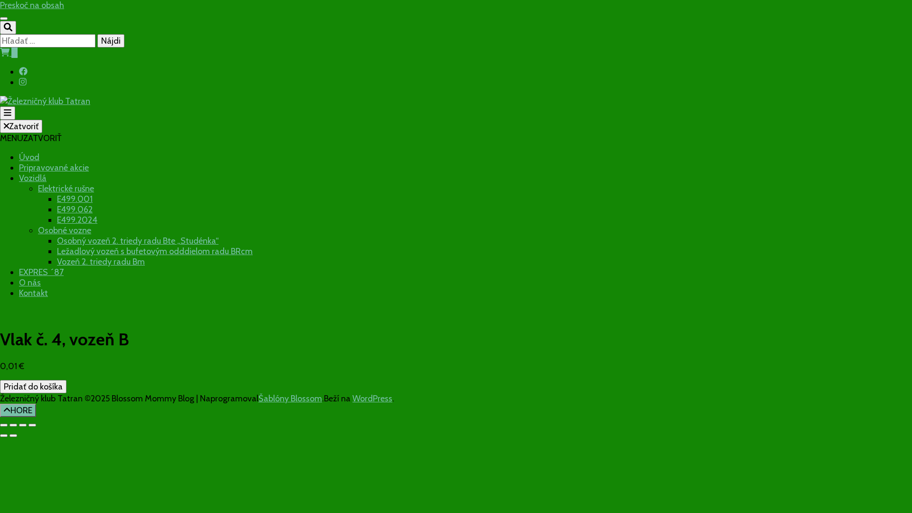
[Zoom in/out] (4, 425)
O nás (30, 282)
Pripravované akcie (54, 167)
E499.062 (75, 209)
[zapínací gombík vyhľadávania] (8, 27)
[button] (31, 138)
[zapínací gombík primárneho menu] (7, 113)
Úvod (29, 157)
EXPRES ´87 (41, 272)
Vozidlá (33, 178)
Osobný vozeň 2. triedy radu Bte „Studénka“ (137, 241)
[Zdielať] (23, 425)
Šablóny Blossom (290, 398)
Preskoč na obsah (32, 5)
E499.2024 (77, 220)
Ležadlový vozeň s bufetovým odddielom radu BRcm (155, 251)
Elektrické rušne (66, 188)
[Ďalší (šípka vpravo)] (13, 435)
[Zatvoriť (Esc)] (32, 425)
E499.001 (75, 199)
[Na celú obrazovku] (13, 425)
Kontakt (33, 293)
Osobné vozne (64, 230)
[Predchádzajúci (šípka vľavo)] (4, 435)
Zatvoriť (23, 126)
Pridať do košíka (33, 386)
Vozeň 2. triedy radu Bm (101, 261)
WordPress (372, 398)
